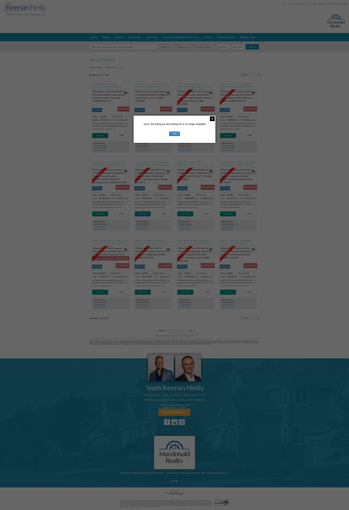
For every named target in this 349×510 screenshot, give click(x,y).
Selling (106, 37)
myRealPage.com (174, 494)
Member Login (248, 37)
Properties (152, 37)
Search (252, 47)
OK (174, 134)
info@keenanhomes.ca (330, 3)
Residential (111, 67)
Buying (118, 37)
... (183, 330)
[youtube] (174, 422)
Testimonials (134, 37)
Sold (121, 67)
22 (190, 330)
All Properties (95, 67)
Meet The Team (226, 37)
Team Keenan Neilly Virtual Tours (180, 37)
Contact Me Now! (174, 412)
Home (94, 37)
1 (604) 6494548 (99, 148)
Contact (208, 37)
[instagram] (182, 422)
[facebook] (167, 422)
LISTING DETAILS (100, 135)
